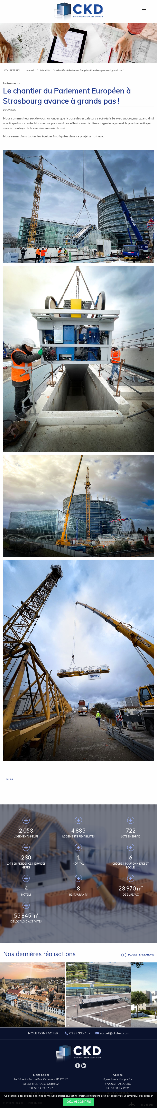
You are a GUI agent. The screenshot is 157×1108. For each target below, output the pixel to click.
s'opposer (147, 1095)
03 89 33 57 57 (79, 1033)
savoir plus (133, 1095)
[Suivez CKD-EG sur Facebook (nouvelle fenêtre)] (77, 1067)
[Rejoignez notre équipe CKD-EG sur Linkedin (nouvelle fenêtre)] (83, 1067)
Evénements (11, 83)
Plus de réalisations (141, 954)
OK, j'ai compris (78, 1101)
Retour (9, 778)
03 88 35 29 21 (120, 1088)
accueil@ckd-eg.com (114, 1033)
